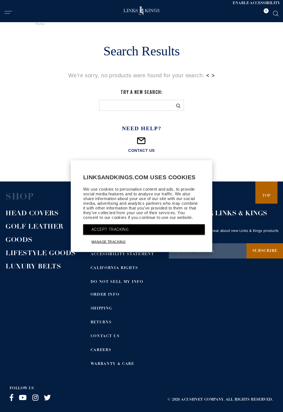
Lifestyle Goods (41, 253)
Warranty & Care (112, 364)
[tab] (264, 13)
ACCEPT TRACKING (110, 229)
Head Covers (32, 214)
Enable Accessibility (256, 3)
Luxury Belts (33, 267)
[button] (8, 14)
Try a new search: (141, 92)
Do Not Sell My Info (117, 282)
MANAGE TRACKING (108, 242)
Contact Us (105, 336)
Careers (101, 350)
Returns (101, 322)
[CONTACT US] (141, 143)
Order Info (105, 295)
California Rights (114, 268)
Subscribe (264, 251)
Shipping (101, 309)
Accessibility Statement (122, 254)
